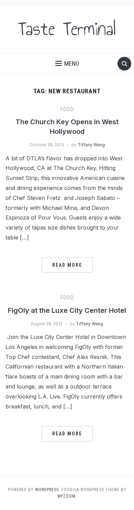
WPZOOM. (67, 496)
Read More (67, 265)
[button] (67, 63)
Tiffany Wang (91, 144)
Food (67, 109)
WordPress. (47, 489)
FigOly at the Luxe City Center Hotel (67, 310)
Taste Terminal (67, 29)
